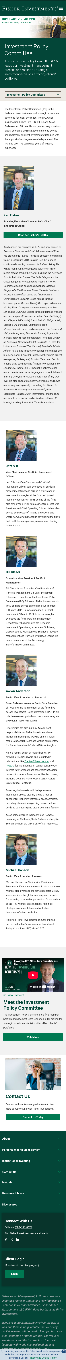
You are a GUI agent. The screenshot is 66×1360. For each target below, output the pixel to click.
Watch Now (33, 1037)
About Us (16, 19)
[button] (6, 1139)
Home (5, 19)
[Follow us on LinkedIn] (17, 1239)
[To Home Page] (30, 8)
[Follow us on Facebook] (6, 1239)
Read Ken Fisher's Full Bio (33, 235)
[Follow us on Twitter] (12, 1239)
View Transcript (16, 995)
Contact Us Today (33, 1117)
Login (14, 1273)
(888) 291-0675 (23, 1227)
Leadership (29, 19)
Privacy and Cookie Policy (43, 1357)
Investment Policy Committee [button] (26, 94)
